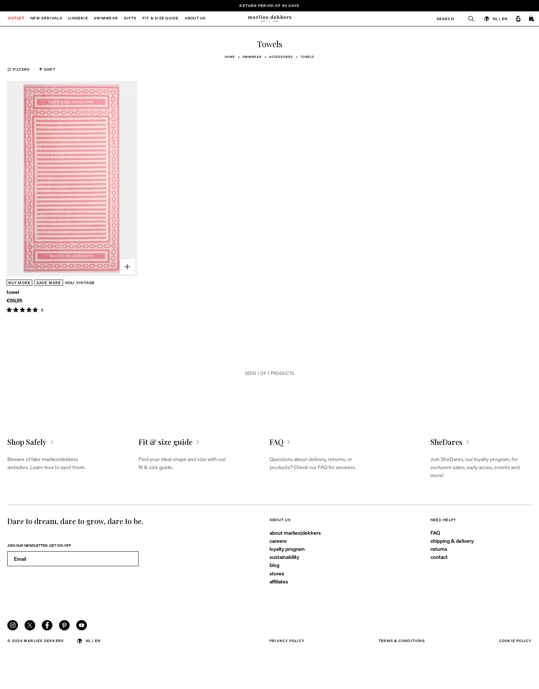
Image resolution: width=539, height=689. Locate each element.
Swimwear (252, 57)
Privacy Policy (287, 640)
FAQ (435, 532)
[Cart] (532, 19)
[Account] (518, 19)
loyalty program (287, 548)
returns (438, 548)
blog (274, 564)
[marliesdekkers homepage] (269, 18)
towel (13, 291)
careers (278, 540)
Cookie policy (515, 640)
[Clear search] (468, 18)
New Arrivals (46, 18)
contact (439, 556)
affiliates (279, 581)
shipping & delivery (452, 540)
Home (230, 57)
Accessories (281, 57)
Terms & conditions (401, 640)
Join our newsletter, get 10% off (39, 545)
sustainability (284, 556)
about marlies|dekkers (295, 532)
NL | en (500, 18)
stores (277, 573)
